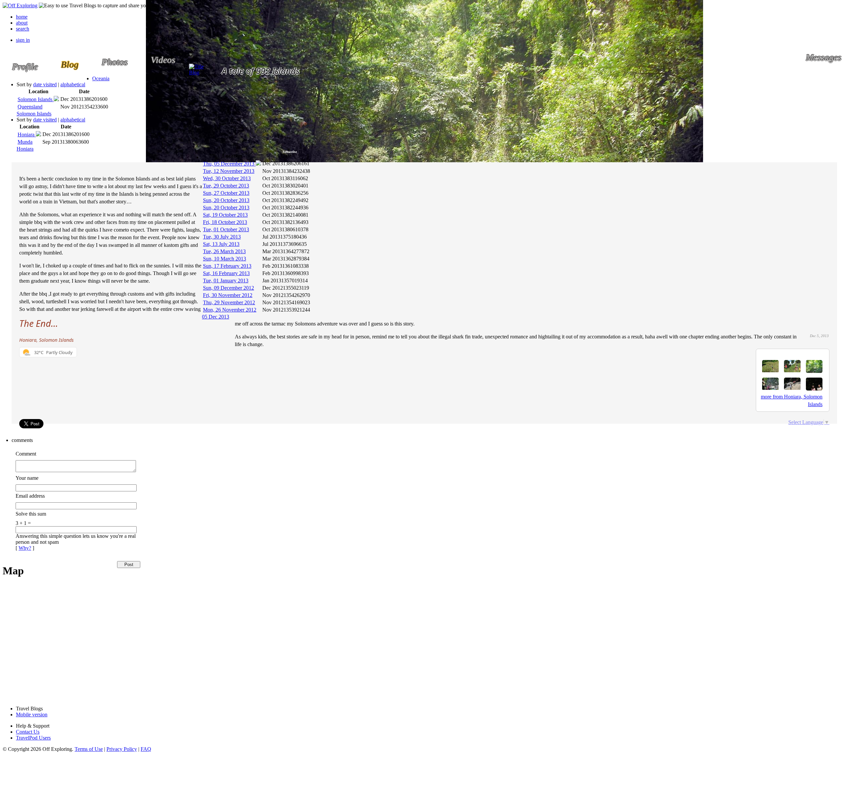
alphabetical (72, 84)
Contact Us (27, 732)
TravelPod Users (33, 738)
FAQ (146, 749)
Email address (30, 496)
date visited (45, 84)
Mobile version (31, 714)
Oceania (100, 78)
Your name (27, 478)
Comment (26, 454)
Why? (25, 548)
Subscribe (290, 152)
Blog (194, 72)
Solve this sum (31, 514)
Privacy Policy (121, 749)
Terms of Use (89, 749)
